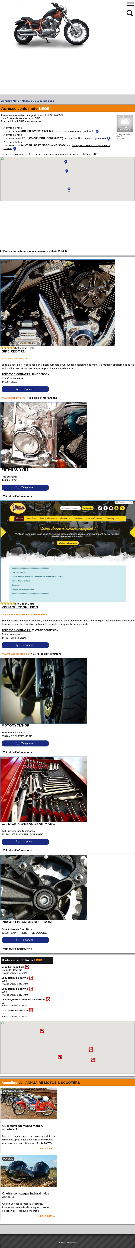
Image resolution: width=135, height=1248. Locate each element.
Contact (61, 1243)
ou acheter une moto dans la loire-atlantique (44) (70, 154)
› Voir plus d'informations (42, 397)
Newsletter (72, 1243)
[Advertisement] (33, 69)
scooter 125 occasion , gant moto (87, 138)
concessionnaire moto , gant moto (75, 131)
